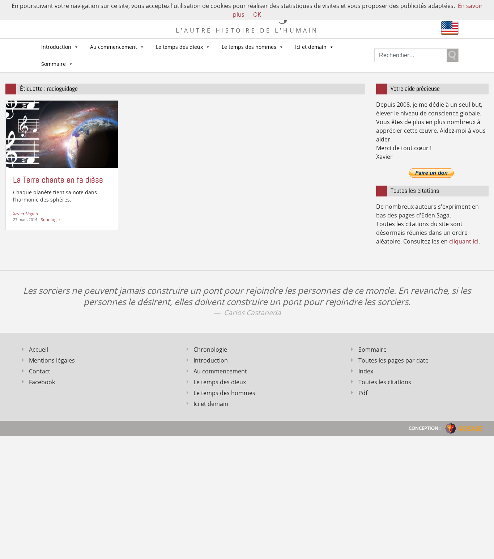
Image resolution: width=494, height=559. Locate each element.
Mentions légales (52, 360)
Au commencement (113, 46)
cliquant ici (463, 241)
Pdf (362, 393)
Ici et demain (311, 46)
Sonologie (50, 219)
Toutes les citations (384, 382)
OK (257, 14)
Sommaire (53, 63)
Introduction (56, 46)
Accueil (38, 349)
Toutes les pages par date (393, 360)
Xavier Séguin (25, 213)
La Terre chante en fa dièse (58, 179)
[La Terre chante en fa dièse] (62, 133)
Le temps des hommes (249, 46)
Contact (39, 371)
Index (365, 371)
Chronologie (210, 349)
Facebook (42, 382)
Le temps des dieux (179, 46)
